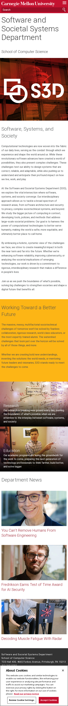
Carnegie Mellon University (29, 4)
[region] (34, 685)
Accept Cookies (48, 700)
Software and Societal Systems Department (30, 29)
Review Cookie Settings (21, 700)
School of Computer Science (24, 51)
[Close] (62, 670)
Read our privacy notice (26, 693)
